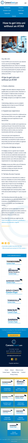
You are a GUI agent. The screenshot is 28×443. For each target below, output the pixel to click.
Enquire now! (14, 335)
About (12, 370)
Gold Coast (21, 10)
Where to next (19, 370)
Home (6, 370)
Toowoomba (7, 7)
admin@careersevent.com (14, 355)
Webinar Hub (15, 372)
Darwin (14, 16)
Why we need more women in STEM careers (14, 248)
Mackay (21, 13)
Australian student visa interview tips (12, 246)
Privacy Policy (14, 374)
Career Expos (6, 372)
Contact (23, 372)
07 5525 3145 (14, 351)
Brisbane (21, 7)
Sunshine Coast (7, 10)
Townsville (7, 13)
